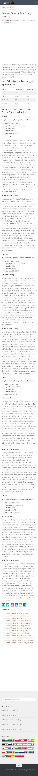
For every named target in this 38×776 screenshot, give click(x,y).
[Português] (9, 753)
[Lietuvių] (16, 749)
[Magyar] (25, 745)
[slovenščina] (22, 753)
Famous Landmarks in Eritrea (12, 729)
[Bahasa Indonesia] (29, 745)
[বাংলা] (9, 741)
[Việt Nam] (16, 757)
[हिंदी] (19, 745)
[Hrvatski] (22, 745)
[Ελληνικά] (29, 741)
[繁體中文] (22, 757)
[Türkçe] (9, 757)
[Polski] (3, 753)
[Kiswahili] (32, 753)
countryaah (7, 20)
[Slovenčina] (19, 753)
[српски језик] (25, 753)
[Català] (12, 741)
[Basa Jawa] (6, 749)
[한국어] (12, 749)
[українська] (12, 757)
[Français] (12, 745)
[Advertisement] (19, 44)
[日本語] (3, 749)
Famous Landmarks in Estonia (12, 724)
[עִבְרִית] (16, 745)
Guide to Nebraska (8, 7)
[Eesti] (3, 745)
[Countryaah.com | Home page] (9, 2)
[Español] (32, 741)
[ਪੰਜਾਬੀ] (32, 749)
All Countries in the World (10, 770)
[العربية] (3, 741)
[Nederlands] (29, 749)
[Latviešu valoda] (19, 749)
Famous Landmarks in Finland (12, 710)
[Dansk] (22, 741)
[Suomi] (9, 745)
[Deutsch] (25, 741)
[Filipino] (6, 757)
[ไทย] (3, 757)
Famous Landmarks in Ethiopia (12, 720)
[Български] (6, 741)
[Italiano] (32, 745)
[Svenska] (29, 753)
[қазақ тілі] (9, 749)
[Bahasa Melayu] (22, 749)
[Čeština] (16, 741)
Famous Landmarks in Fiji (11, 715)
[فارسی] (6, 745)
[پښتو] (6, 753)
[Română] (12, 753)
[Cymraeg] (19, 741)
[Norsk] (25, 749)
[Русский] (16, 753)
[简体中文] (19, 757)
